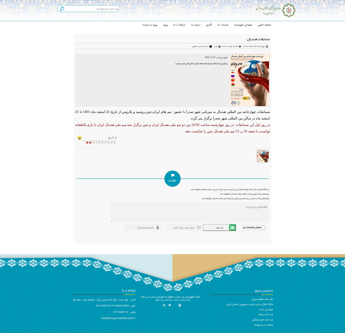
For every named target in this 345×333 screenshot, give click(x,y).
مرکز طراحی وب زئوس (164, 299)
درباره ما (195, 25)
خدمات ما (223, 25)
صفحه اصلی (264, 25)
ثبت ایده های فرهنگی (262, 320)
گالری (209, 25)
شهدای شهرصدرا (243, 25)
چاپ (215, 46)
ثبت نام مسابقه (266, 314)
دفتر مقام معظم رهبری (262, 299)
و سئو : (176, 299)
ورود (165, 25)
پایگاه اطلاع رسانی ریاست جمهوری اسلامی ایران (250, 304)
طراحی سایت (184, 299)
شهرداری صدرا (266, 309)
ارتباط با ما (179, 25)
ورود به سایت (149, 25)
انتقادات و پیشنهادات (263, 325)
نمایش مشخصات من (252, 227)
